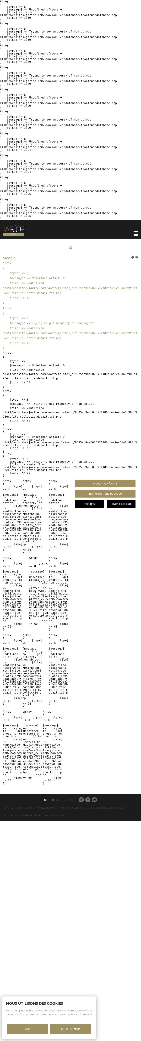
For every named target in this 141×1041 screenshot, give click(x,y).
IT (71, 800)
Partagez (90, 504)
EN (58, 800)
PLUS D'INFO (70, 1029)
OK (27, 1029)
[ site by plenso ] (24, 807)
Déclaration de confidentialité (107, 807)
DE (65, 800)
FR (52, 800)
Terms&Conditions (53, 815)
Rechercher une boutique (105, 493)
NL (45, 800)
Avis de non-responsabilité (74, 807)
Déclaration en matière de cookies (22, 815)
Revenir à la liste (121, 504)
